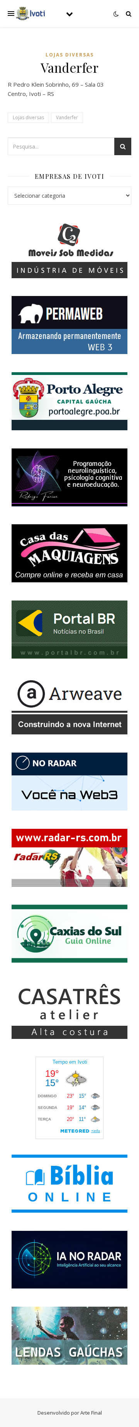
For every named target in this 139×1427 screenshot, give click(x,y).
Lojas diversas (70, 54)
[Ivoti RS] (30, 14)
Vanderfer (67, 117)
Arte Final (91, 1412)
